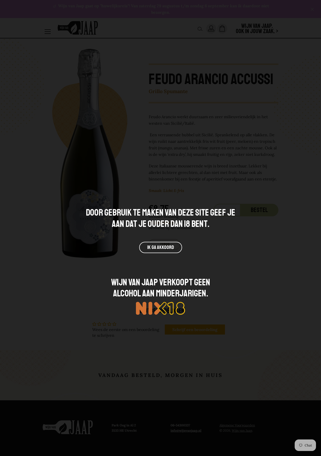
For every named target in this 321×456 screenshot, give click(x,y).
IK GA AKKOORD (160, 247)
